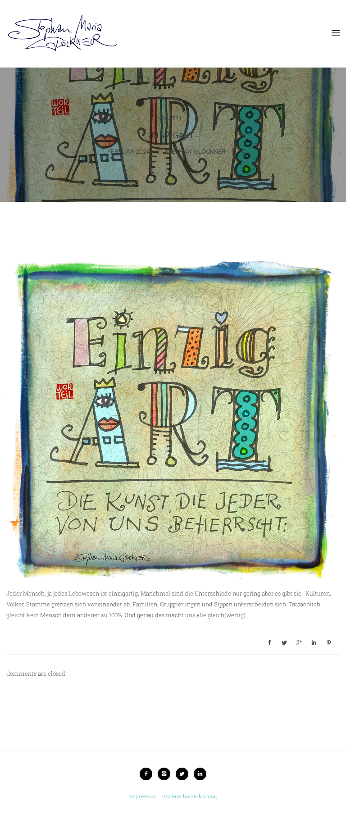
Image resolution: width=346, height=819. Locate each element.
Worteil (171, 118)
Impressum (142, 796)
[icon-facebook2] (148, 774)
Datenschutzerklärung (190, 796)
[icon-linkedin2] (200, 774)
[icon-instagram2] (166, 774)
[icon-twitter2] (184, 774)
